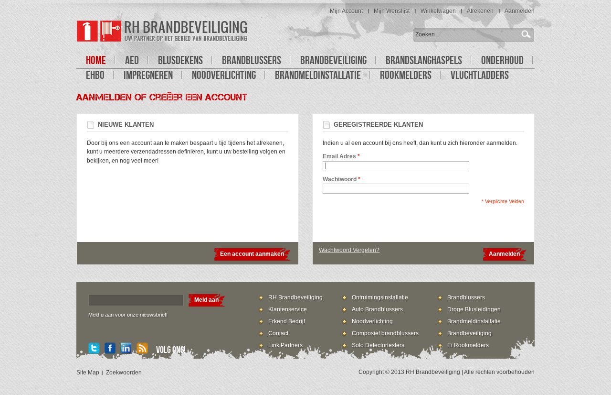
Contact (278, 333)
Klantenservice (287, 309)
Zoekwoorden (124, 372)
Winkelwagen (438, 11)
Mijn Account (346, 11)
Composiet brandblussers (385, 333)
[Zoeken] (527, 33)
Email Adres (339, 156)
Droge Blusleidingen (474, 309)
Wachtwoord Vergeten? (349, 250)
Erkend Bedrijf (286, 321)
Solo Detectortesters (378, 345)
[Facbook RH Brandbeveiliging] (110, 349)
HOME (96, 60)
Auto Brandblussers (377, 309)
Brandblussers (466, 297)
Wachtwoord (340, 179)
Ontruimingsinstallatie (380, 297)
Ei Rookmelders (468, 345)
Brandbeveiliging (469, 333)
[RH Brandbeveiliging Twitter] (94, 349)
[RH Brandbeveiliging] (162, 31)
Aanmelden (520, 11)
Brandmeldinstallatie (474, 321)
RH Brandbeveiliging (295, 297)
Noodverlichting (372, 321)
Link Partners (285, 345)
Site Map (87, 372)
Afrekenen (480, 11)
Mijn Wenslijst (392, 11)
